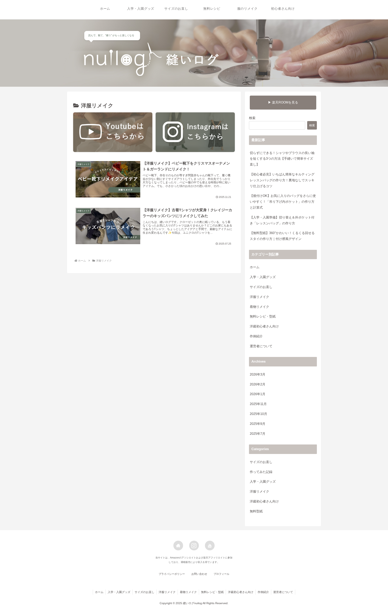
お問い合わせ (199, 573)
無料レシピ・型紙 (263, 316)
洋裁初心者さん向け (264, 326)
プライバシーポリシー (172, 573)
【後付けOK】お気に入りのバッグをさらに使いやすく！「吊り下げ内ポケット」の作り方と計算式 (283, 201)
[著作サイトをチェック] (178, 545)
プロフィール (221, 573)
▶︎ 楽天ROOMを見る (283, 102)
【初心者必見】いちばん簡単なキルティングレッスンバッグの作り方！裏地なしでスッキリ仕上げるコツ (282, 180)
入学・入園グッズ (263, 277)
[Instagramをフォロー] (194, 545)
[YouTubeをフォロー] (210, 545)
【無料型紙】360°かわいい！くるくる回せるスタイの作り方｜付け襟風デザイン (282, 236)
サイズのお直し (261, 287)
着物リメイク (259, 306)
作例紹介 (256, 336)
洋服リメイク (259, 297)
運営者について (261, 346)
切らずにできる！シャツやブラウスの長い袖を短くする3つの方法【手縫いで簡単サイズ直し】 (282, 158)
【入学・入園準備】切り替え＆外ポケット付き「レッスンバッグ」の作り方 (282, 220)
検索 (252, 118)
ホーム (254, 267)
